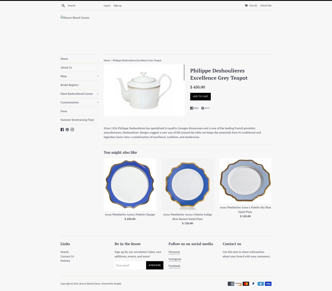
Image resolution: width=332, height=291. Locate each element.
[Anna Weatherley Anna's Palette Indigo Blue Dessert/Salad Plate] (187, 184)
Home (64, 59)
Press (64, 111)
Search (65, 252)
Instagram (175, 259)
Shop (80, 76)
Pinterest (174, 252)
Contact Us (67, 256)
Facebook (174, 266)
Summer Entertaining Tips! (77, 120)
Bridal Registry (70, 85)
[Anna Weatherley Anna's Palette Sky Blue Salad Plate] (245, 181)
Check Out (265, 5)
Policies (65, 261)
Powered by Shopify (111, 283)
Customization (80, 102)
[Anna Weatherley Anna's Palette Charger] (130, 184)
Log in (107, 5)
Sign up (118, 5)
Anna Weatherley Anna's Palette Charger (130, 214)
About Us (66, 67)
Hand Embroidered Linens (80, 94)
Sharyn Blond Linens (90, 283)
